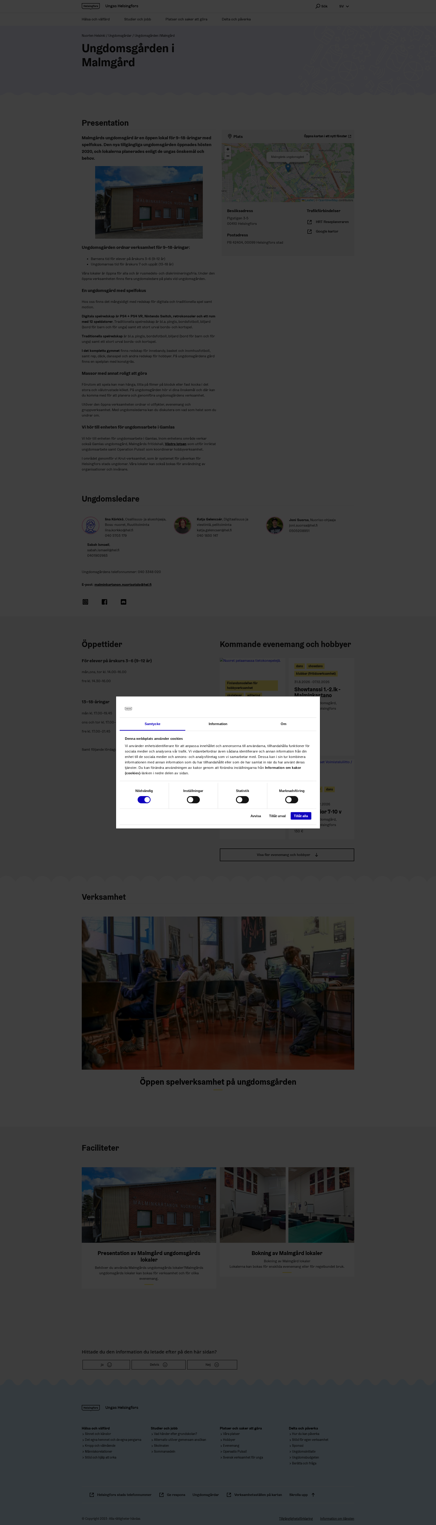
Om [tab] (283, 724)
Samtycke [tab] (152, 724)
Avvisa (255, 816)
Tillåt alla (301, 816)
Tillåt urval (277, 816)
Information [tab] (218, 724)
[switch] (193, 799)
